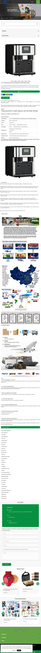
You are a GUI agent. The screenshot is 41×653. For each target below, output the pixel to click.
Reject (14, 650)
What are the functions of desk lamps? (30, 619)
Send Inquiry (21, 91)
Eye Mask (3, 444)
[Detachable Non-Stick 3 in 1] (10, 579)
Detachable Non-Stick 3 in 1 (8, 589)
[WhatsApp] (25, 631)
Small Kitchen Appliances (18, 18)
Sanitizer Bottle (4, 486)
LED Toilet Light (4, 432)
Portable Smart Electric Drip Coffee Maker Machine (29, 590)
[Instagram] (22, 631)
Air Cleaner (4, 482)
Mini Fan (3, 460)
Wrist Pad (3, 448)
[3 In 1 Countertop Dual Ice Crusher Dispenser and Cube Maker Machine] (20, 60)
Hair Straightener (5, 436)
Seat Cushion (4, 442)
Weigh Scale (4, 494)
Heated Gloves (4, 446)
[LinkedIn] (19, 631)
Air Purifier (3, 484)
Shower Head (4, 452)
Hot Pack (3, 454)
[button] (3, 583)
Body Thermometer (5, 492)
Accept (19, 650)
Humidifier (3, 466)
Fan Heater (4, 488)
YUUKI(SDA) (11, 18)
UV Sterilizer (4, 480)
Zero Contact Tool (5, 478)
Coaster (3, 464)
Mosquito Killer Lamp (5, 468)
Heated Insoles (4, 440)
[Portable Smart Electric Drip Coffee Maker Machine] (30, 579)
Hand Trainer (4, 496)
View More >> (6, 591)
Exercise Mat (4, 498)
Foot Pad (3, 438)
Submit (7, 564)
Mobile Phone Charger (6, 456)
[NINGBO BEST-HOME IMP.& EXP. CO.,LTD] (6, 2)
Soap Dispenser (4, 458)
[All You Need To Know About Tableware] (10, 609)
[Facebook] (16, 631)
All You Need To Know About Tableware (11, 619)
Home (3, 18)
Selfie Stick (3, 462)
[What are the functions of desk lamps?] (30, 609)
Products (6, 18)
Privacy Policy (29, 648)
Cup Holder (4, 434)
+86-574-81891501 (11, 517)
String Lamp (4, 450)
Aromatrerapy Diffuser (6, 472)
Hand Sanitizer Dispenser (6, 490)
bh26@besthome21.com (12, 522)
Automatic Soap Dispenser (6, 474)
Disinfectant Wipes (5, 476)
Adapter (3, 470)
